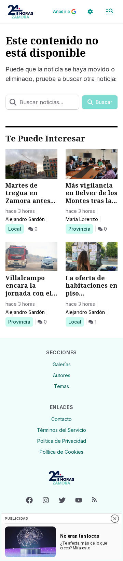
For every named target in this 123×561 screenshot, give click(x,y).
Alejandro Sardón (25, 219)
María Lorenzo (82, 219)
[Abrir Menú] (109, 11)
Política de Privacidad (61, 441)
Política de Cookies (61, 452)
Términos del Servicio (61, 430)
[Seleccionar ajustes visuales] (90, 11)
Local (16, 228)
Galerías (62, 364)
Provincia (80, 228)
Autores (61, 375)
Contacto (61, 419)
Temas (61, 386)
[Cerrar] (115, 519)
